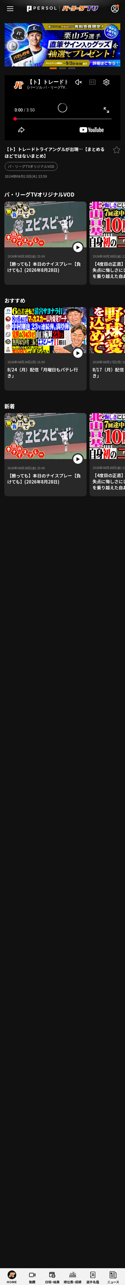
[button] (53, 68)
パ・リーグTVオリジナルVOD (31, 166)
